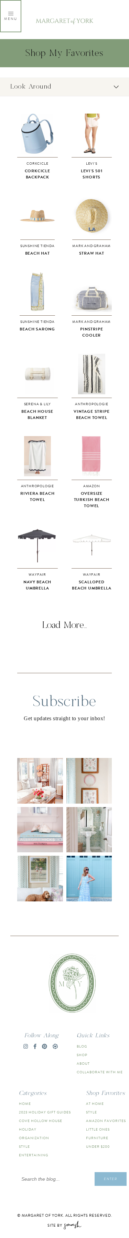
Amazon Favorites (106, 1120)
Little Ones (98, 1129)
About (83, 1063)
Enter (110, 1179)
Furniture (97, 1138)
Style (24, 1146)
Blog (82, 1046)
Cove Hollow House (40, 1120)
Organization (34, 1138)
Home (25, 1103)
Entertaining (33, 1155)
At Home (95, 1103)
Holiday (27, 1129)
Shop (82, 1055)
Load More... (64, 625)
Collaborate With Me (100, 1072)
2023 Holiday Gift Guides (45, 1112)
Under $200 (98, 1146)
